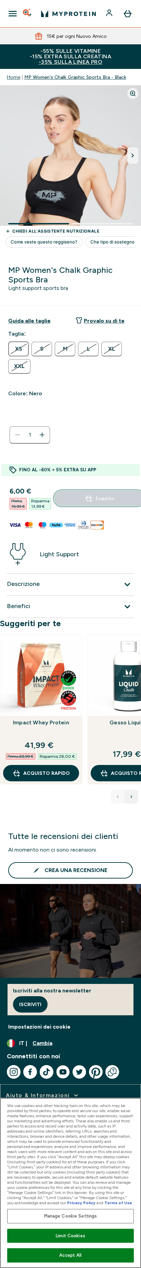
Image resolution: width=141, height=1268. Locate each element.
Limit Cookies (70, 1235)
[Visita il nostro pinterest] (96, 1072)
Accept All (70, 1255)
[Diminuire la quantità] (17, 435)
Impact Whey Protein (41, 722)
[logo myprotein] (68, 13)
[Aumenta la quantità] (42, 435)
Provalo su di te (104, 321)
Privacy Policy (81, 1202)
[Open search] (27, 13)
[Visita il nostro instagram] (14, 1072)
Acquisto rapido (46, 773)
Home (13, 77)
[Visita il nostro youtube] (63, 1072)
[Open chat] (112, 1072)
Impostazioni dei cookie (39, 1027)
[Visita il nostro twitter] (79, 1072)
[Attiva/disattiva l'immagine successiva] (132, 155)
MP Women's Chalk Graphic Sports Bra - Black (75, 77)
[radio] (18, 348)
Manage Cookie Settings (70, 1216)
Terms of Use (118, 1202)
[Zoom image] (132, 93)
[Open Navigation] (12, 13)
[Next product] (131, 796)
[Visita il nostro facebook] (30, 1072)
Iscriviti (30, 1004)
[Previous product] (118, 796)
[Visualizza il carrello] (127, 13)
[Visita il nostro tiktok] (46, 1072)
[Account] (110, 13)
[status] (30, 435)
